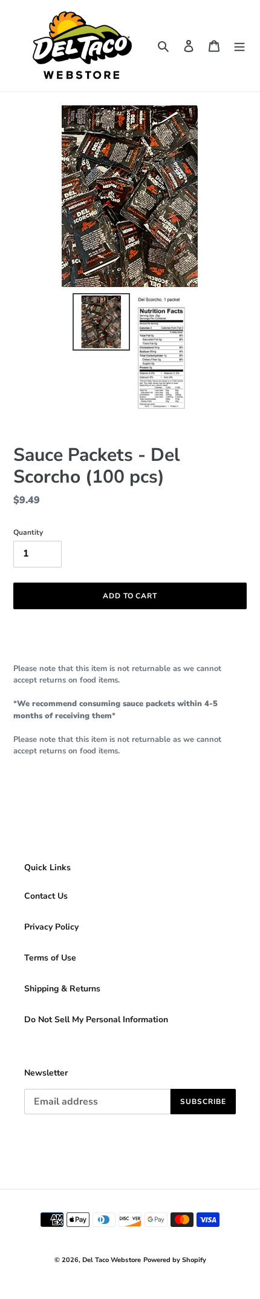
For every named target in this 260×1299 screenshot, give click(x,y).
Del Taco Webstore (111, 1259)
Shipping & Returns (62, 988)
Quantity (28, 532)
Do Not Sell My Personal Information (96, 1019)
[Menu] (239, 46)
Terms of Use (50, 958)
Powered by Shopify (174, 1259)
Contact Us (46, 896)
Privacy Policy (51, 927)
